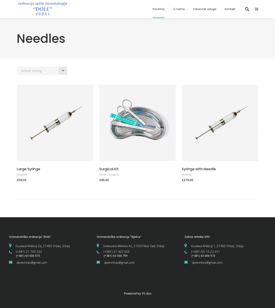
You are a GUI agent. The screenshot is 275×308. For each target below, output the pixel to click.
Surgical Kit (109, 169)
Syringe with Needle (199, 169)
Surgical (22, 174)
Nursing (187, 174)
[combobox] (42, 71)
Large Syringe (28, 169)
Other (103, 174)
